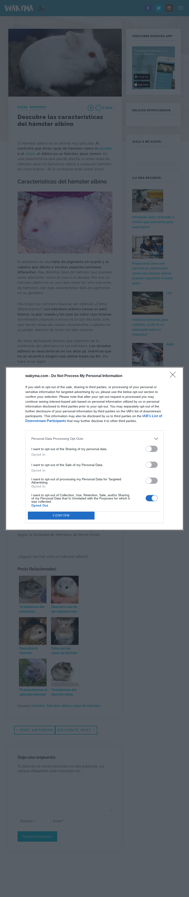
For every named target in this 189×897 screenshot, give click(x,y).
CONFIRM (61, 515)
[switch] (152, 449)
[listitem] (94, 438)
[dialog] (94, 448)
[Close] (174, 376)
